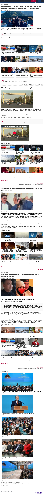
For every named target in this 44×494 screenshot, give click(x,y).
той (4, 229)
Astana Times (2, 2)
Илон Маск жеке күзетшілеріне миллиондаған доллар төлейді (32, 84)
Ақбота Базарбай (5, 192)
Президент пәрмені (22, 2)
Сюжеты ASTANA (6, 4)
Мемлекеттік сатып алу (4, 488)
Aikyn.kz (39, 30)
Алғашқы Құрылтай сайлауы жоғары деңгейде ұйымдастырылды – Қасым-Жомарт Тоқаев (17, 457)
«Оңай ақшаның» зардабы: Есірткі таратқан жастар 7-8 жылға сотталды (30, 368)
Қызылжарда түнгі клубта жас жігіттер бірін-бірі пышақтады (11, 181)
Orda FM (29, 0)
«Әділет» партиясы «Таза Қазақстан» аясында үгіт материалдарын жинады (30, 184)
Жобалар (14, 0)
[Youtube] (9, 491)
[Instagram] (4, 491)
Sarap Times (6, 2)
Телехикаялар (19, 0)
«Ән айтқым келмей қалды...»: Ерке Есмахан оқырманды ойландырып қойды (14, 81)
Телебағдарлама (25, 0)
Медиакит (2, 489)
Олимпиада (5, 42)
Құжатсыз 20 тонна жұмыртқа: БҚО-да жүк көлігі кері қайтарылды (31, 270)
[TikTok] (11, 491)
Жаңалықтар (10, 0)
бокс (2, 42)
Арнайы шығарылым (16, 2)
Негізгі (2, 4)
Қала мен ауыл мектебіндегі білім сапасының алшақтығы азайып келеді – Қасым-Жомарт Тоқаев (18, 413)
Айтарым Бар (11, 2)
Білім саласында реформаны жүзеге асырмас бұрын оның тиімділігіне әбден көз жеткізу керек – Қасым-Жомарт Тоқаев (21, 391)
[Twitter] (3, 491)
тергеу (3, 324)
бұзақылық (7, 229)
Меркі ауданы (11, 324)
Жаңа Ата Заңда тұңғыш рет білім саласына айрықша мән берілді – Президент (15, 479)
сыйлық (9, 42)
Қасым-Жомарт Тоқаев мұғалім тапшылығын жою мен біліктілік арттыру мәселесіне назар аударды (18, 435)
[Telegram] (8, 491)
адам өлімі (6, 324)
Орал (2, 229)
